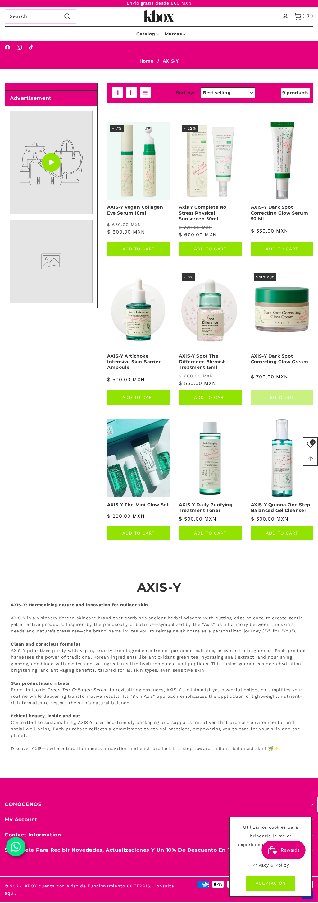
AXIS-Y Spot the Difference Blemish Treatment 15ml (202, 361)
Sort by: (185, 92)
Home (146, 61)
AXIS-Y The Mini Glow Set (138, 504)
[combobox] (40, 16)
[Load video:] (51, 162)
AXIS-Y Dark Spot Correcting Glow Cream (279, 358)
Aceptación (271, 883)
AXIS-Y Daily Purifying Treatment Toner (206, 507)
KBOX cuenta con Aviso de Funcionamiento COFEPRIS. (88, 885)
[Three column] (117, 92)
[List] (145, 92)
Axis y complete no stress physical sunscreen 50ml (202, 212)
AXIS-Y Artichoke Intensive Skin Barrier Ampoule (134, 361)
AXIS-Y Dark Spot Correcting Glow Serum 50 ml (279, 212)
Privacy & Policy (270, 865)
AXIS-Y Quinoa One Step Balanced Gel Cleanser (281, 507)
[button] (146, 34)
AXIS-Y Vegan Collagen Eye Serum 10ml (135, 209)
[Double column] (131, 92)
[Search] (67, 16)
